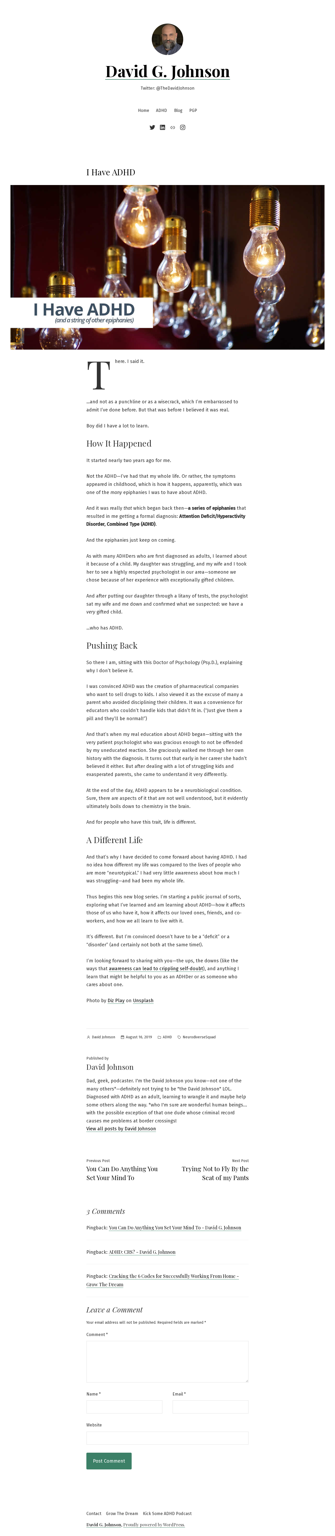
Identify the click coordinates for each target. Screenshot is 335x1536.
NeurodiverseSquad (199, 1037)
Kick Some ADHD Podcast (167, 1513)
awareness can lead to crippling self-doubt (156, 968)
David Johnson (103, 1037)
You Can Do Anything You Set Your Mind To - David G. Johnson (175, 1227)
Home (143, 110)
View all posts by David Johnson (121, 1129)
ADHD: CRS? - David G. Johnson (142, 1252)
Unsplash (143, 1000)
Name (93, 1394)
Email (179, 1394)
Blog (178, 110)
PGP (193, 110)
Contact (93, 1513)
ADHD (161, 110)
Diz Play (116, 1000)
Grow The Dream (122, 1513)
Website (94, 1425)
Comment (97, 1334)
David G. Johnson (167, 70)
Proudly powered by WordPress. (154, 1524)
